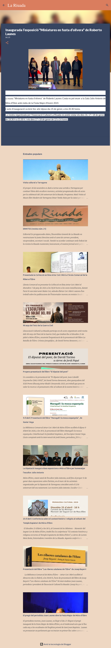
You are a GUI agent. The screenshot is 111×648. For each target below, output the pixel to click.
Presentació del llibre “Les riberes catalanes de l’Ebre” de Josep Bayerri (54, 569)
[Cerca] (29, 5)
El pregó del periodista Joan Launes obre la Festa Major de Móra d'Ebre (55, 615)
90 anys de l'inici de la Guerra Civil (38, 325)
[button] (7, 43)
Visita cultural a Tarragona (35, 183)
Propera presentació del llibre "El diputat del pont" (45, 372)
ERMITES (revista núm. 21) (34, 229)
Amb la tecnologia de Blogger (57, 644)
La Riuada (16, 5)
